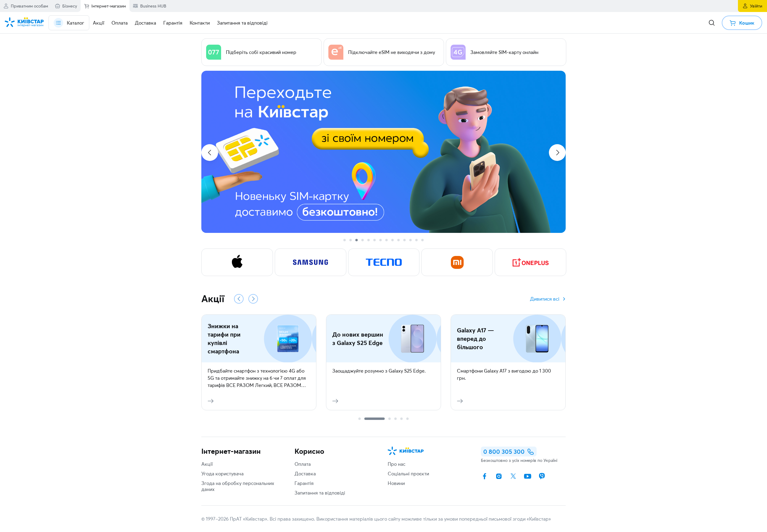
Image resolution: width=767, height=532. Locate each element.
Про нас (396, 464)
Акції (207, 464)
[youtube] (527, 476)
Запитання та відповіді (320, 493)
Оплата (303, 464)
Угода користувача (222, 474)
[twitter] (513, 476)
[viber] (542, 476)
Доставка (305, 474)
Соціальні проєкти (408, 474)
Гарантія (304, 483)
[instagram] (498, 476)
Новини (396, 483)
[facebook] (484, 476)
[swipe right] (557, 152)
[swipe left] (209, 152)
